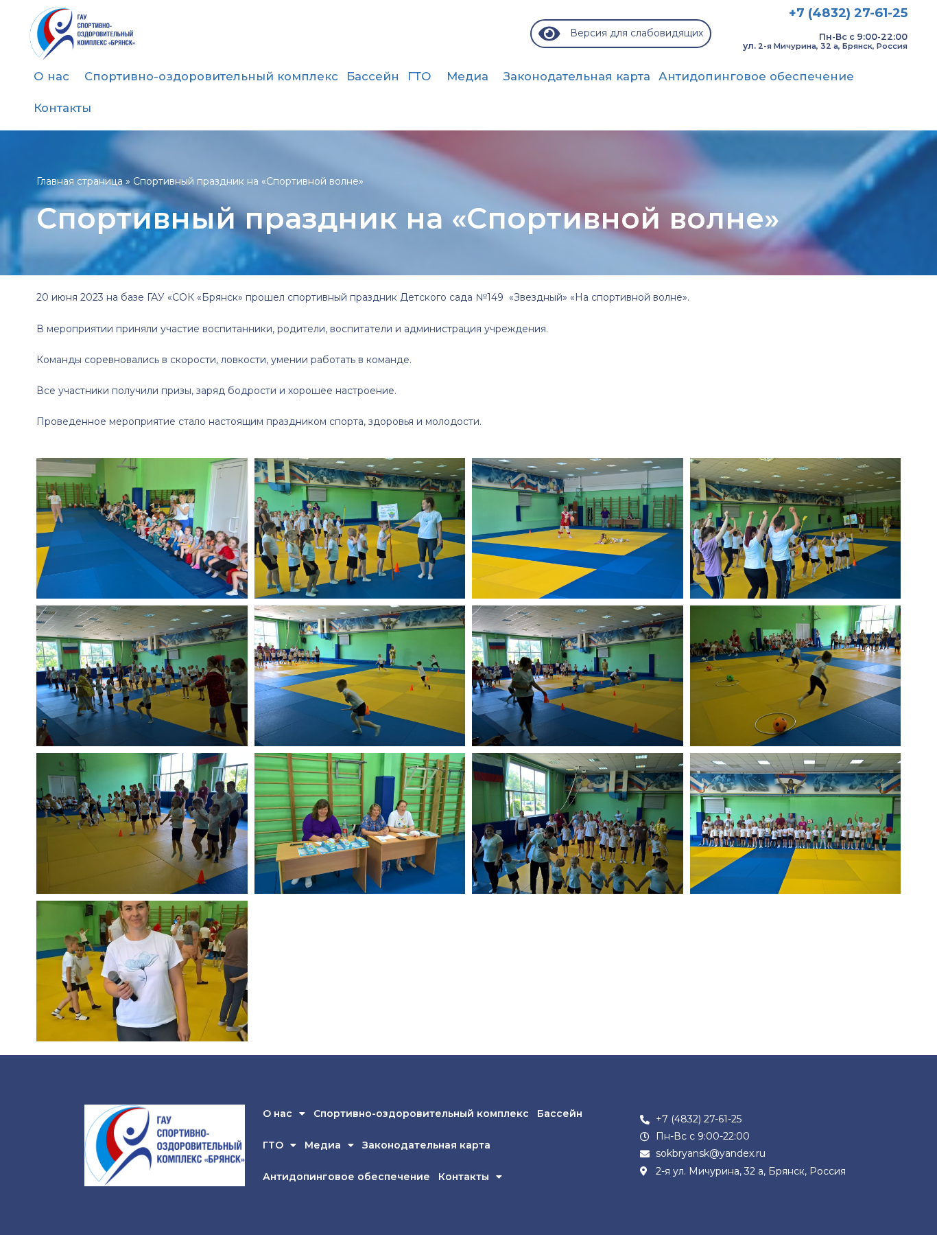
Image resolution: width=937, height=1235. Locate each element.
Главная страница (79, 181)
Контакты (62, 108)
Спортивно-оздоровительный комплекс (211, 76)
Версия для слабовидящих (631, 33)
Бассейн (372, 76)
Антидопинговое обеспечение (756, 76)
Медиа (467, 76)
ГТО (419, 76)
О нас (51, 76)
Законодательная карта (576, 76)
